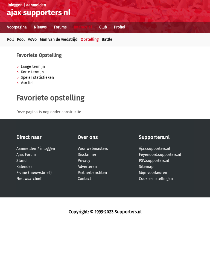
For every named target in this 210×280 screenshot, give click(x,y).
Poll (10, 39)
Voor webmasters (93, 148)
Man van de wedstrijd (58, 39)
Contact (84, 178)
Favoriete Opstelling (39, 55)
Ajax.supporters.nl (154, 148)
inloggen (15, 5)
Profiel (119, 27)
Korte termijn (32, 72)
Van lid (27, 83)
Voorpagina (17, 27)
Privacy (84, 160)
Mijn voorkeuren (153, 172)
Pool (21, 39)
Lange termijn (33, 66)
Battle (107, 39)
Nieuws (40, 27)
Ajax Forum (26, 154)
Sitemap (146, 166)
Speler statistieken (37, 77)
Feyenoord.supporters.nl (160, 154)
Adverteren (87, 166)
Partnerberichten (92, 172)
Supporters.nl (154, 137)
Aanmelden (26, 148)
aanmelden (36, 5)
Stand (21, 160)
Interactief (83, 27)
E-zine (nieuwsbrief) (34, 172)
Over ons (88, 137)
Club (103, 27)
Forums (60, 27)
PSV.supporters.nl (154, 160)
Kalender (24, 166)
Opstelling (89, 39)
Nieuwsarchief (29, 178)
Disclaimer (87, 154)
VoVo (32, 39)
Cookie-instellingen (156, 178)
